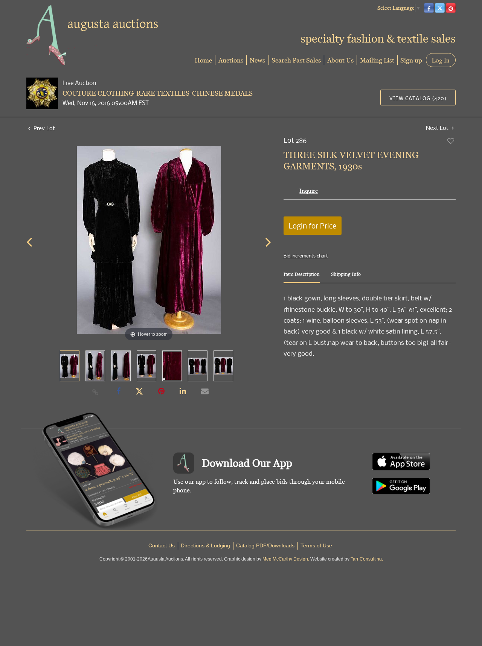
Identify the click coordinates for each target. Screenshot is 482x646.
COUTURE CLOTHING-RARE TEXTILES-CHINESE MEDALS (158, 93)
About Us (340, 60)
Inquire (308, 191)
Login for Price (312, 226)
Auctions (230, 60)
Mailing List (377, 60)
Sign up (411, 60)
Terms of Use (316, 545)
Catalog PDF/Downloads (265, 545)
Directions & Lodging (205, 545)
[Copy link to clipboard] (95, 391)
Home (203, 60)
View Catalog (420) (418, 98)
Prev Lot (43, 128)
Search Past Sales (296, 60)
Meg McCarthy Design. (285, 559)
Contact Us (161, 545)
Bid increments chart (306, 255)
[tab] (302, 277)
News (257, 60)
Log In (441, 60)
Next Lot (438, 128)
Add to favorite (451, 140)
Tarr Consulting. (367, 559)
